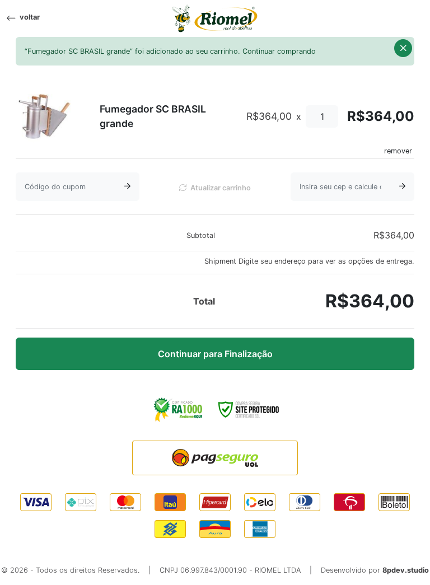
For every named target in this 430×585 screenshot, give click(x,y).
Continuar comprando (279, 51)
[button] (403, 48)
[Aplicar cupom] (127, 186)
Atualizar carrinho (220, 188)
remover (398, 151)
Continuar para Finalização (215, 353)
